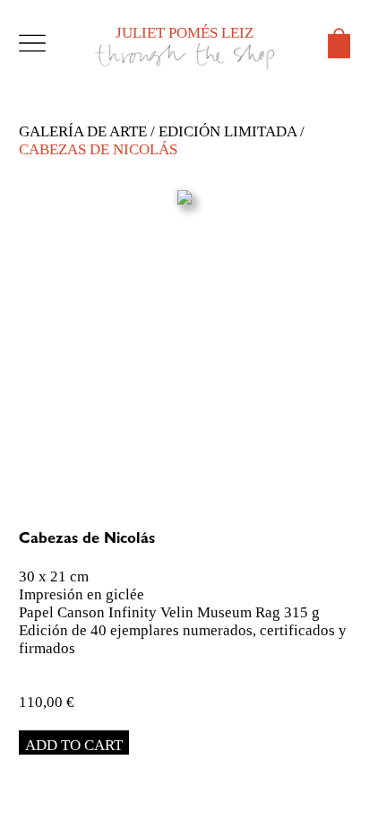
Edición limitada (227, 131)
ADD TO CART (74, 745)
